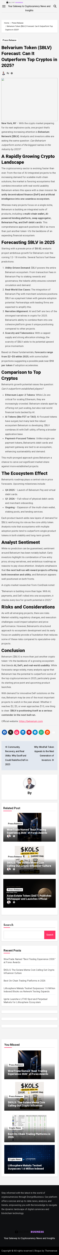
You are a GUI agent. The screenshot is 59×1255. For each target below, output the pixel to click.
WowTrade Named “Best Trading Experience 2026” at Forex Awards (27, 831)
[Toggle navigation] (4, 6)
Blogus (37, 1250)
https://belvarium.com (31, 721)
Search (9, 925)
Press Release (9, 40)
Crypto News (15, 1128)
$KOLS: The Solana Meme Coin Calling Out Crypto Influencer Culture (29, 864)
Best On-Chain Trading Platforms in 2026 (25, 980)
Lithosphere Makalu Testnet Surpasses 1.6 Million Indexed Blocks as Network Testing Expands (29, 1168)
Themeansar (51, 1250)
